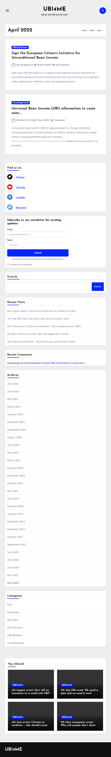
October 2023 (14, 537)
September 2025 (16, 429)
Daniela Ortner (24, 120)
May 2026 (12, 399)
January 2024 (15, 514)
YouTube (20, 187)
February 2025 (15, 468)
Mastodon (21, 207)
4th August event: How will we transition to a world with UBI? (41, 311)
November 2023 (16, 529)
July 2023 (12, 552)
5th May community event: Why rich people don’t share (37, 334)
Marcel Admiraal (24, 65)
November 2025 (16, 422)
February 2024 (15, 506)
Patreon (20, 177)
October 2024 (15, 483)
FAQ (9, 604)
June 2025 (13, 445)
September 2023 (16, 544)
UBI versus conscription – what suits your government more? (41, 341)
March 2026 (14, 406)
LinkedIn (20, 197)
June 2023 (13, 560)
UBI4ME (54, 9)
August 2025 (14, 437)
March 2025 (13, 460)
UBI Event (12, 620)
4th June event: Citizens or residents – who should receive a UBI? (44, 326)
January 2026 (15, 414)
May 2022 (12, 575)
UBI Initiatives (20, 47)
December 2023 (16, 521)
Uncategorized (21, 102)
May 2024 (12, 491)
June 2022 (13, 567)
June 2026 (13, 391)
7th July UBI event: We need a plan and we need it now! (38, 318)
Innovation (13, 612)
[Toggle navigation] (7, 10)
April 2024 (13, 498)
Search (12, 276)
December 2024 (16, 475)
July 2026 (13, 383)
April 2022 (13, 583)
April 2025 (13, 452)
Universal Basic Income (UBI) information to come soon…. (55, 363)
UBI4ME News (14, 635)
